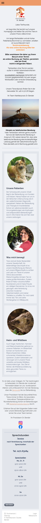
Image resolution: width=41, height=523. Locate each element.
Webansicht (33, 516)
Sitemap (7, 516)
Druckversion (11, 513)
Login (35, 513)
